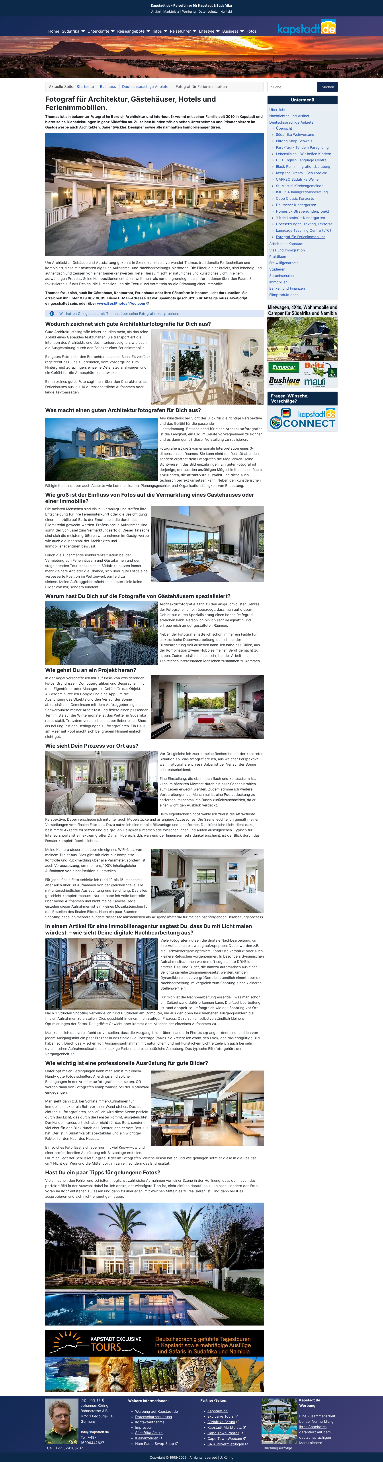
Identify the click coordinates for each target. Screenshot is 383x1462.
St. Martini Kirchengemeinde (299, 186)
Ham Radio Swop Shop (154, 1443)
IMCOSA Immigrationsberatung (302, 192)
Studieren (277, 269)
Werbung (189, 12)
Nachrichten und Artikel (289, 116)
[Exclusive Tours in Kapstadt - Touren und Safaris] (154, 1361)
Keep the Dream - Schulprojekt (302, 173)
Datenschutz (208, 12)
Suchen (328, 87)
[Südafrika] (82, 31)
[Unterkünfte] (112, 31)
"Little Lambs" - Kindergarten (300, 217)
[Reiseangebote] (147, 31)
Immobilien (278, 282)
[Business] (241, 31)
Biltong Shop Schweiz (294, 141)
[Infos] (164, 31)
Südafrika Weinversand (295, 134)
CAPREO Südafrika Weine (297, 179)
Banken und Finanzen (287, 288)
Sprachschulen (281, 275)
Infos (157, 31)
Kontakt (226, 12)
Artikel (155, 12)
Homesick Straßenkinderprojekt (302, 211)
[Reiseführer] (193, 31)
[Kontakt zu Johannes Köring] (302, 418)
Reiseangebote (131, 31)
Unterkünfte (98, 31)
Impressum (144, 1427)
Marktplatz (171, 12)
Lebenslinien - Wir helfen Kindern (303, 154)
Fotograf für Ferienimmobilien (300, 237)
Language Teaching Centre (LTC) (303, 230)
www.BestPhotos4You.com (121, 303)
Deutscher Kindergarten (296, 205)
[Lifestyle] (217, 31)
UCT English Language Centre (301, 160)
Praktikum (277, 256)
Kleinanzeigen (146, 1438)
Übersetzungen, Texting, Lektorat (304, 224)
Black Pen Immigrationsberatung (303, 166)
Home (53, 31)
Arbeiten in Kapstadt (286, 243)
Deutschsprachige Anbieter (292, 122)
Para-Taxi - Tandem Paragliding (302, 147)
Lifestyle (206, 31)
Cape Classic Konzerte (295, 198)
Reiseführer (180, 31)
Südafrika (70, 31)
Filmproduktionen (284, 294)
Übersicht (277, 109)
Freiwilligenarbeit (283, 263)
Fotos (251, 31)
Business (230, 31)
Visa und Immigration (287, 250)
